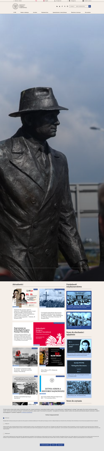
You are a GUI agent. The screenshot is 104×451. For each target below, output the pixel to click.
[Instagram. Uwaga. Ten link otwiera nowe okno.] (67, 6)
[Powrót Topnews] (90, 281)
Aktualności (17, 332)
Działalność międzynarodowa (74, 333)
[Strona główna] (15, 6)
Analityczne (7, 423)
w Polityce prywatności (27, 412)
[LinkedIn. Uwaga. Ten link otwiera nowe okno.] (57, 6)
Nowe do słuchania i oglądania (75, 381)
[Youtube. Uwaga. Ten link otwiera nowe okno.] (59, 6)
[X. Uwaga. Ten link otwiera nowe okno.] (64, 6)
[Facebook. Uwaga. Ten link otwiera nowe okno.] (62, 6)
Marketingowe (7, 433)
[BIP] (36, 0)
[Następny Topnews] (87, 281)
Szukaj (89, 6)
